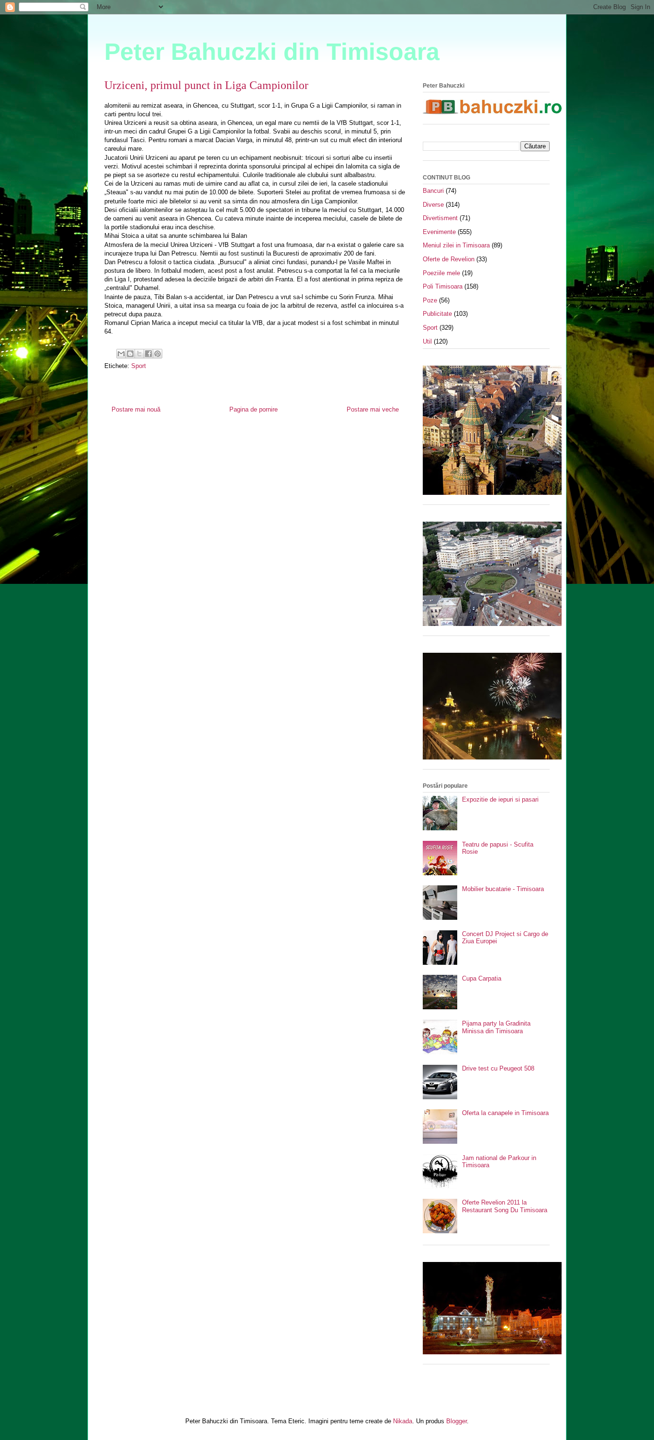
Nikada (402, 1421)
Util (427, 341)
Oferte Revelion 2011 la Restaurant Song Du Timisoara (504, 1206)
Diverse (433, 204)
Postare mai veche (373, 409)
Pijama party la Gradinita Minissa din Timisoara (496, 1027)
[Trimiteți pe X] (139, 353)
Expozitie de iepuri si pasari (500, 799)
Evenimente (439, 231)
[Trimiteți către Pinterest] (157, 353)
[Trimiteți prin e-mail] (121, 353)
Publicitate (437, 313)
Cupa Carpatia (481, 978)
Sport (138, 365)
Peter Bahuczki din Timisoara (272, 51)
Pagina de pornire (253, 409)
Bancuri (433, 190)
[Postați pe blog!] (130, 353)
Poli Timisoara (442, 286)
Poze (430, 300)
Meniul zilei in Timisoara (456, 245)
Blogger (456, 1421)
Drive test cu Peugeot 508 (498, 1068)
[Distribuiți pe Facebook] (148, 353)
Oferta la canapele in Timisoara (505, 1112)
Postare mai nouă (136, 409)
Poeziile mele (441, 273)
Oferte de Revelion (448, 259)
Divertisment (440, 218)
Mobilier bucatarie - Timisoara (503, 889)
